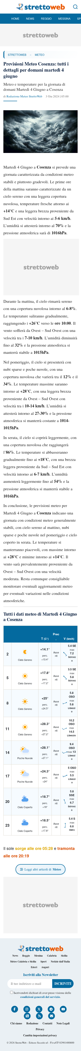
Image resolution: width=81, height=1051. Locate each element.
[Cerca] (75, 6)
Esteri (34, 967)
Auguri (45, 967)
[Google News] (27, 1016)
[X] (39, 1009)
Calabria (52, 955)
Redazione (32, 1023)
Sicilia (64, 955)
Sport (43, 961)
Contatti (47, 1023)
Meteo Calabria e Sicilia (23, 961)
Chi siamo (16, 1023)
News (30, 18)
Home (15, 18)
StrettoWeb (17, 54)
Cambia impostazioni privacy (40, 1035)
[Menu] (5, 6)
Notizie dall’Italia (60, 961)
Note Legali (63, 1023)
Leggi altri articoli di (43, 869)
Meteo (39, 54)
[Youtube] (63, 1009)
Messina (64, 18)
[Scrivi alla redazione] (51, 1016)
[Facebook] (14, 1009)
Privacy (40, 1029)
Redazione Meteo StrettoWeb (24, 96)
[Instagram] (26, 1009)
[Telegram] (51, 1009)
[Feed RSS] (39, 1016)
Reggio (46, 18)
